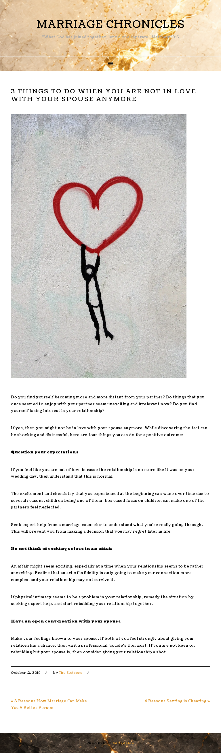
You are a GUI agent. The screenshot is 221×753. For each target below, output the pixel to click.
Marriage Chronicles (111, 24)
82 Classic (123, 743)
